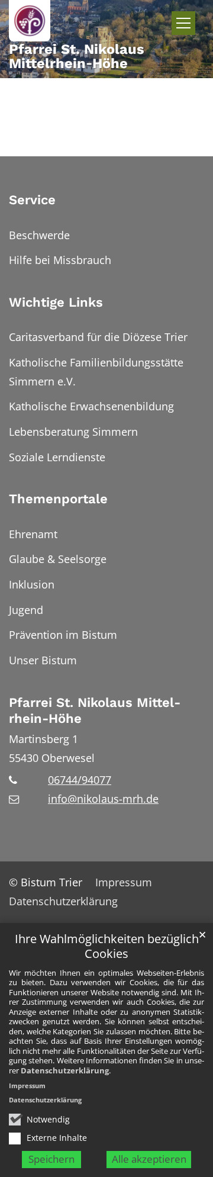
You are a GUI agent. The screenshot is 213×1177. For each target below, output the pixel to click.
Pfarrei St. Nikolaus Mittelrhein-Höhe (94, 710)
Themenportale (58, 498)
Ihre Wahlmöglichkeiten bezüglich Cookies (107, 946)
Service (32, 199)
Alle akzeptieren (149, 1159)
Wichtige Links (56, 302)
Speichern (51, 1159)
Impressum (27, 1085)
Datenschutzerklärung (65, 1070)
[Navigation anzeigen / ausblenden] (183, 23)
